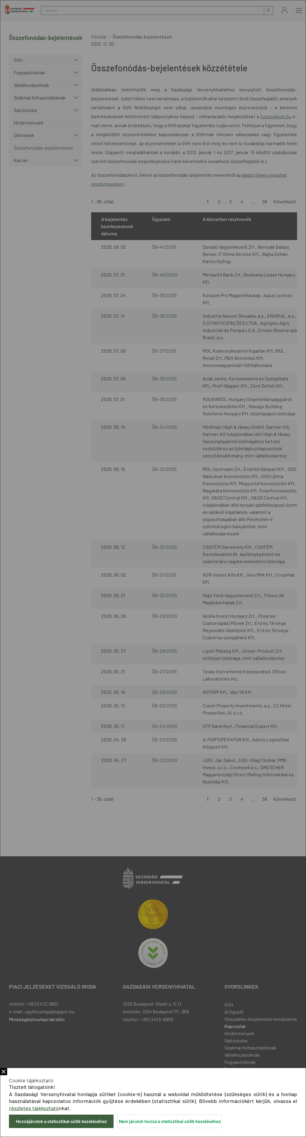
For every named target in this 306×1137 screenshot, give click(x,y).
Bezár (3, 1071)
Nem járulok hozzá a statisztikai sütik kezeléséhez (170, 1121)
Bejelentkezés (284, 10)
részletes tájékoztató (34, 1108)
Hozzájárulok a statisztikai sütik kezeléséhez (61, 1121)
